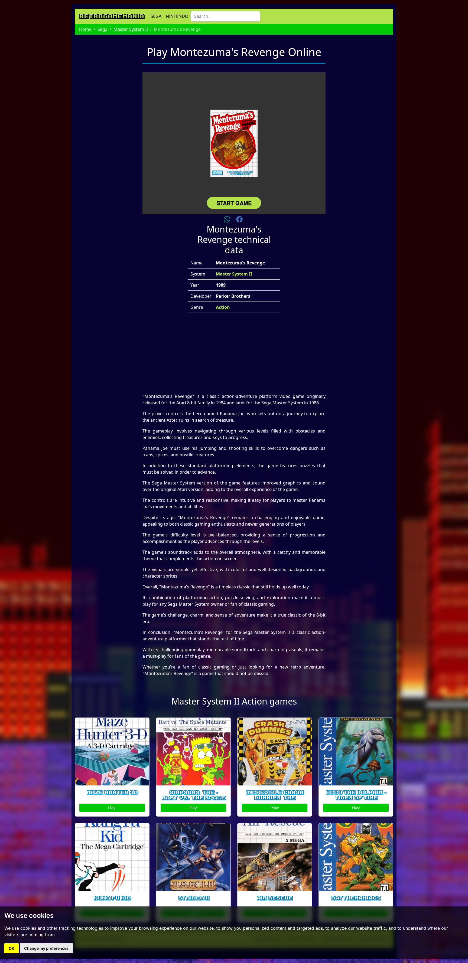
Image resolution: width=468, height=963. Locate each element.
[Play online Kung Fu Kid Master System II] (112, 857)
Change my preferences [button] (46, 948)
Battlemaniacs (356, 898)
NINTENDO (177, 16)
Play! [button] (112, 807)
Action (223, 307)
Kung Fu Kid (112, 898)
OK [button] (11, 948)
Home (85, 29)
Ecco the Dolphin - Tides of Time (356, 795)
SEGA (156, 16)
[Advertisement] (234, 355)
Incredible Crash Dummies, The (275, 795)
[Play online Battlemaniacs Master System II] (356, 857)
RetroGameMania (111, 16)
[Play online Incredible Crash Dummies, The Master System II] (275, 751)
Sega (103, 29)
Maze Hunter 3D (112, 792)
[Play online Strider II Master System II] (193, 857)
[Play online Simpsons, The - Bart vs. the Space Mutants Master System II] (193, 751)
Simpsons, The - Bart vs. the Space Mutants (193, 798)
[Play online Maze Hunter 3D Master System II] (112, 751)
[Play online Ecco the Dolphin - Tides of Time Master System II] (356, 751)
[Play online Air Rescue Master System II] (275, 857)
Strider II (193, 898)
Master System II (130, 29)
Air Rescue (274, 898)
